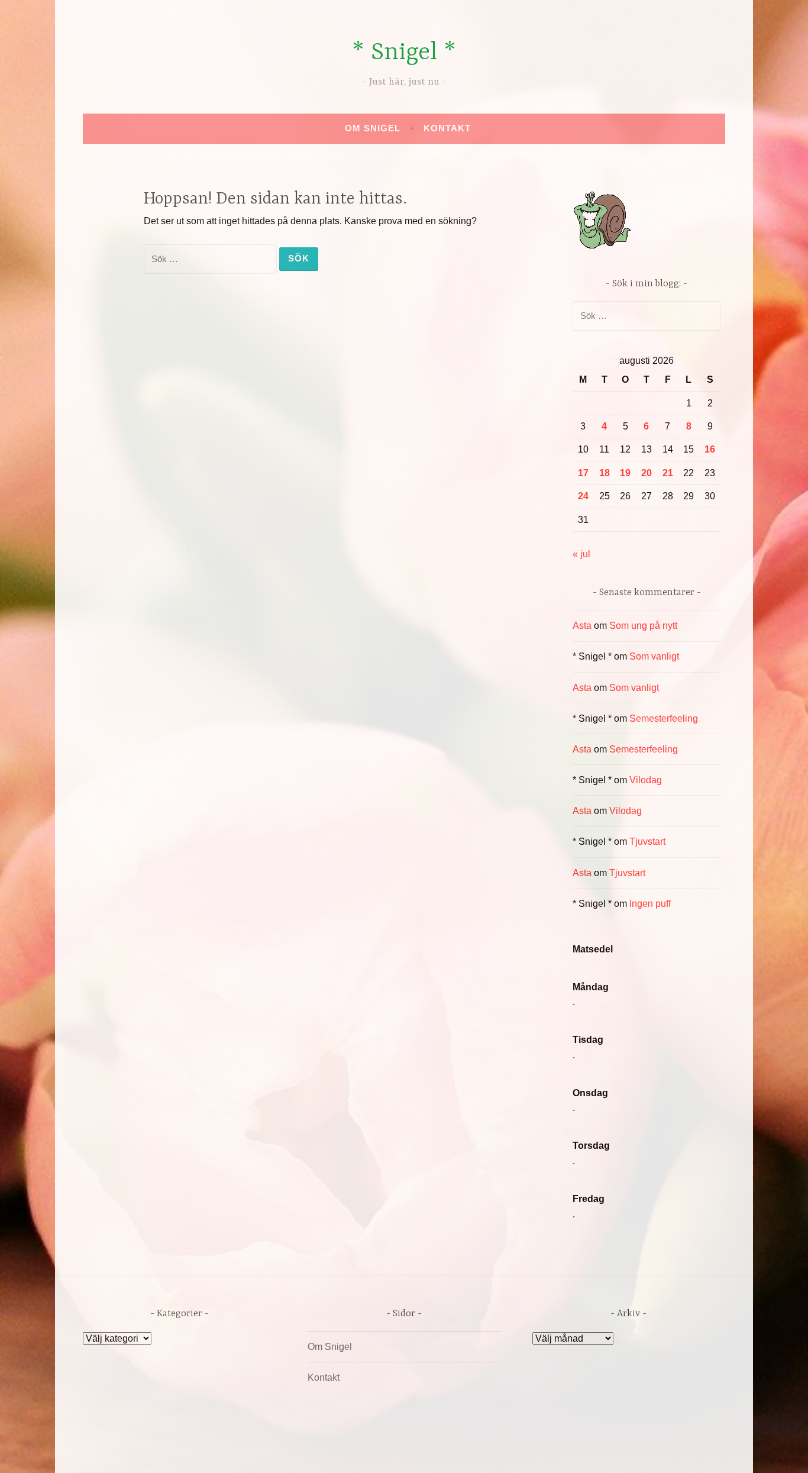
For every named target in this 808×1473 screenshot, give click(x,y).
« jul (581, 554)
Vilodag (645, 780)
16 (709, 449)
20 (646, 473)
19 (625, 473)
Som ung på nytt (643, 626)
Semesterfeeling (663, 718)
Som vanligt (654, 656)
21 (667, 473)
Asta (582, 626)
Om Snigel (372, 128)
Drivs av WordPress (316, 1451)
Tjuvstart (647, 841)
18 (604, 473)
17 (583, 473)
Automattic (515, 1451)
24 (583, 496)
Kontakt (447, 128)
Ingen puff (650, 904)
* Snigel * (404, 53)
